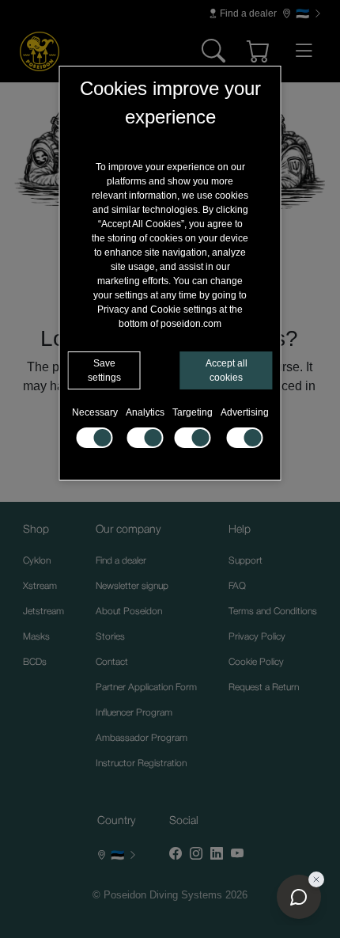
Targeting (192, 412)
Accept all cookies (226, 370)
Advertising (245, 412)
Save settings (104, 370)
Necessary (95, 412)
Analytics (145, 412)
